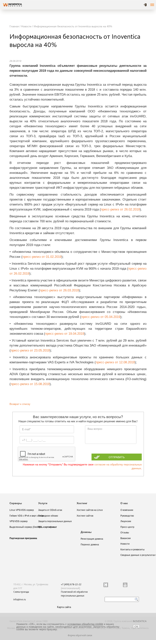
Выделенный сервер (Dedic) (25, 526)
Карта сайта (64, 607)
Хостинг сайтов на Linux (90, 509)
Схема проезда (21, 591)
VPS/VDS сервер (19, 521)
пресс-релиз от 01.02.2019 (41, 257)
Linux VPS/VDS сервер (22, 509)
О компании (126, 509)
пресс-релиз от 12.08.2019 (115, 362)
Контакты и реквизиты (132, 549)
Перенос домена (90, 544)
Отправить (117, 457)
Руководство (127, 515)
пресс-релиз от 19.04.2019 (64, 333)
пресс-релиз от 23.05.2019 (30, 350)
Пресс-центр (127, 526)
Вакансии (125, 538)
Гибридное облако (48, 515)
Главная (14, 26)
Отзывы (124, 532)
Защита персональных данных (55, 521)
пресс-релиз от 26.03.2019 (59, 290)
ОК (136, 626)
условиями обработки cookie (85, 624)
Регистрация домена (92, 538)
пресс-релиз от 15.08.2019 (30, 384)
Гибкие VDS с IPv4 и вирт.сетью (27, 515)
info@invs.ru (19, 599)
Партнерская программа (23, 538)
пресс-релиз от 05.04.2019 (100, 317)
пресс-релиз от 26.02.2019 (120, 209)
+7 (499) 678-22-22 (71, 584)
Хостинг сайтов (85, 515)
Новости (125, 543)
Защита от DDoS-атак (50, 509)
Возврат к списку (20, 403)
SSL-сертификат (47, 527)
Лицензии (125, 521)
